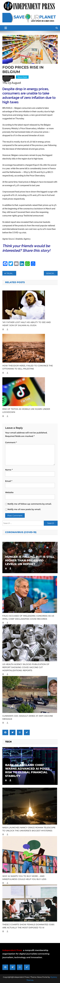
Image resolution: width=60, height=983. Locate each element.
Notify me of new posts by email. (24, 509)
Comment (11, 442)
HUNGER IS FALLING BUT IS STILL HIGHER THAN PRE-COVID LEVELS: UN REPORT (29, 560)
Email (8, 481)
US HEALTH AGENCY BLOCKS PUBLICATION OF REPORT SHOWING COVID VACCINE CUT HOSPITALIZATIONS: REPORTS (25, 667)
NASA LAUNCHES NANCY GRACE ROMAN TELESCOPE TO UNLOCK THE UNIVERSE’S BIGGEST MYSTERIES (28, 829)
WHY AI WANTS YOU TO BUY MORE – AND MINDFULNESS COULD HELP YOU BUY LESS (24, 877)
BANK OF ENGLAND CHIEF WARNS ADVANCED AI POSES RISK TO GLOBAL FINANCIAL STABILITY (27, 770)
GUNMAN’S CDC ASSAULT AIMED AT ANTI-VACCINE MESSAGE (27, 717)
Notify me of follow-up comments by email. (29, 504)
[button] (6, 79)
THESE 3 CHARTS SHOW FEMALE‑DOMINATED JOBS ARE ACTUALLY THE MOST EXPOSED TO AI (28, 926)
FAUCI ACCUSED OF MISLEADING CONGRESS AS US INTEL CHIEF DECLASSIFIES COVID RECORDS (28, 617)
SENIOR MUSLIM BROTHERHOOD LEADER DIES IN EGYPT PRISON (52, 273)
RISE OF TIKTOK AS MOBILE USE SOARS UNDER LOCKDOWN (26, 410)
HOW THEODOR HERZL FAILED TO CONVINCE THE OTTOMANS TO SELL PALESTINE (27, 367)
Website (9, 492)
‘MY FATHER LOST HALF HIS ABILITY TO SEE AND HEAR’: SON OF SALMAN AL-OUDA (26, 324)
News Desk (22, 77)
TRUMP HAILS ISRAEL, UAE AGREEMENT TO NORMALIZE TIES (11, 273)
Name (9, 469)
